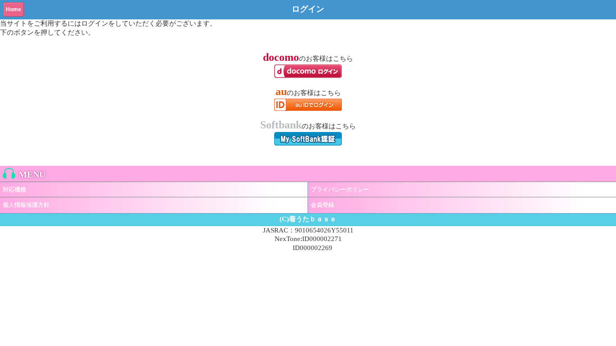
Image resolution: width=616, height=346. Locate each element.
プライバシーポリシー (340, 189)
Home (13, 9)
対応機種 (14, 189)
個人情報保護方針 (26, 204)
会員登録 (322, 204)
